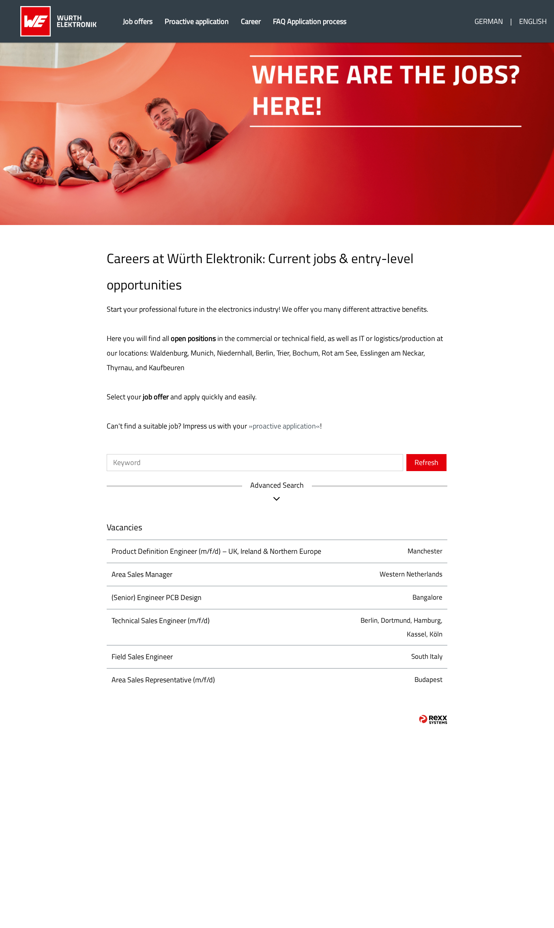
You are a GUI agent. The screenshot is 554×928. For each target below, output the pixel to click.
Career (251, 21)
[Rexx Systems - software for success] (433, 719)
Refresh (426, 462)
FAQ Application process (309, 21)
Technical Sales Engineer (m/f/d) (161, 620)
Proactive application (197, 21)
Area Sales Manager (142, 574)
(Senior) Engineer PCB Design (157, 597)
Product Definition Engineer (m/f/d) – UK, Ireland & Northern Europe (216, 551)
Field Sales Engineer (142, 656)
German (489, 21)
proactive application (284, 425)
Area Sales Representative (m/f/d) (163, 679)
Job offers (137, 21)
